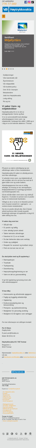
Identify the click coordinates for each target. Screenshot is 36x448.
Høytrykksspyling (8, 407)
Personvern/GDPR (8, 413)
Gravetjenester (7, 410)
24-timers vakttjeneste (9, 405)
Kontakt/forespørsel (14, 389)
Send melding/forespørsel (10, 421)
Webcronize (25, 440)
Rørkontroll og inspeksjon (10, 408)
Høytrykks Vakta (18, 9)
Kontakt (5, 393)
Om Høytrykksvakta (8, 392)
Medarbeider (6, 395)
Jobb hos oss (7, 396)
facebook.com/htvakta (12, 357)
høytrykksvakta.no (18, 353)
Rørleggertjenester (8, 404)
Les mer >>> (9, 51)
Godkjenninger (7, 398)
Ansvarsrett (6, 399)
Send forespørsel (8, 401)
